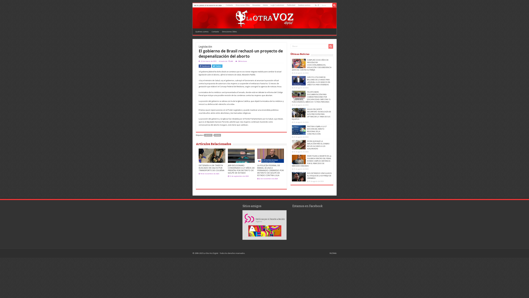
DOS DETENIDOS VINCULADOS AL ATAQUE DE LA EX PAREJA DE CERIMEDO (319, 175)
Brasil (217, 135)
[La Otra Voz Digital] (264, 17)
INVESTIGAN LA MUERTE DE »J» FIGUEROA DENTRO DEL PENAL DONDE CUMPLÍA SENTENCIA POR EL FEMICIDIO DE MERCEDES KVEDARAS (311, 161)
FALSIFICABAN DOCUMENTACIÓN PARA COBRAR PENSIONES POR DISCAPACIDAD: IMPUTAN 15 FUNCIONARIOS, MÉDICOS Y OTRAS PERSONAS (311, 97)
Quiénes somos (304, 5)
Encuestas (256, 5)
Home (265, 5)
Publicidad (291, 5)
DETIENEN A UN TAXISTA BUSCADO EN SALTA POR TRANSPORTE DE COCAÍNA (211, 168)
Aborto (208, 135)
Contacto (229, 5)
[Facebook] (318, 5)
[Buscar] (334, 5)
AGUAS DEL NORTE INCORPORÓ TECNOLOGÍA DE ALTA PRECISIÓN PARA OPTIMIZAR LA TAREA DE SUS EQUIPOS (311, 114)
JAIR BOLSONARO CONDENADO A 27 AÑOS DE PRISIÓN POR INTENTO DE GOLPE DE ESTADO (241, 169)
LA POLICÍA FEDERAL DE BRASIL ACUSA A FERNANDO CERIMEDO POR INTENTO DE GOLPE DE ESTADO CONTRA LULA (270, 170)
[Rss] (316, 5)
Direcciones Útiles (243, 5)
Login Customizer (277, 5)
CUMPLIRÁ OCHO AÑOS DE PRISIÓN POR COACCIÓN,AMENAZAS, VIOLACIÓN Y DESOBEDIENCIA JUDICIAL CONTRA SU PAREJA (311, 65)
